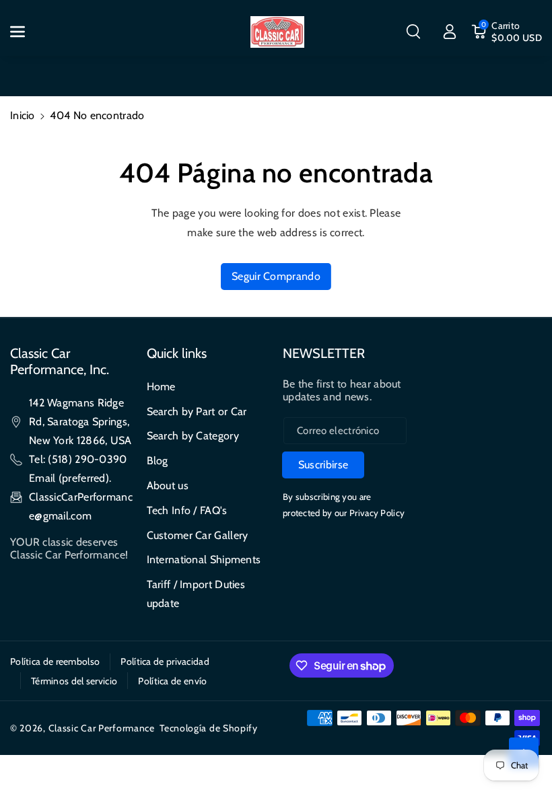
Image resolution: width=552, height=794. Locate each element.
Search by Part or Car (197, 411)
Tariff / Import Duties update (196, 594)
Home (161, 386)
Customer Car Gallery (197, 535)
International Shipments (204, 559)
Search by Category (193, 435)
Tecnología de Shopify (209, 728)
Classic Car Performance (101, 728)
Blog (157, 460)
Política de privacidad (164, 661)
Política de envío (172, 681)
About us (167, 485)
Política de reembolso (55, 661)
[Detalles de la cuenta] (449, 31)
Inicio (22, 115)
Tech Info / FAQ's (187, 510)
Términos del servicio (74, 681)
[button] (25, 31)
